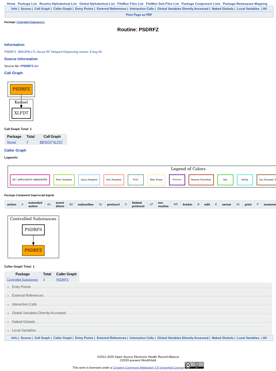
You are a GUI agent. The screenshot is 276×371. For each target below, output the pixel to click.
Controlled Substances (31, 22)
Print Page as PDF (139, 14)
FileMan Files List (130, 3)
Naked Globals (223, 8)
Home (11, 3)
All (265, 8)
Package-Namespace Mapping (245, 3)
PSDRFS (62, 279)
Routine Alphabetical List (58, 3)
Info (14, 8)
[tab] (138, 287)
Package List (27, 3)
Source (26, 8)
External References (111, 8)
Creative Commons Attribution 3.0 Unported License (148, 367)
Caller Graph (62, 8)
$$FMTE (46, 142)
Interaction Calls (142, 8)
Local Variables (248, 8)
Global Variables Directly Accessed (183, 8)
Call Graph (42, 8)
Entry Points (84, 8)
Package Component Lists (201, 3)
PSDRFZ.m (29, 66)
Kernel (11, 142)
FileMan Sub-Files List (162, 3)
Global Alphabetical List (97, 3)
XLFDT (58, 142)
